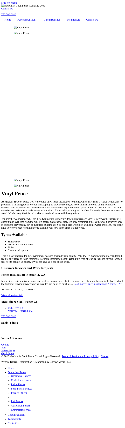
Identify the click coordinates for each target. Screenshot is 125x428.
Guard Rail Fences (20, 405)
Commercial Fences (21, 409)
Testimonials (73, 19)
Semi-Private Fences (21, 388)
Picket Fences (18, 384)
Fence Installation (26, 19)
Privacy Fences (19, 392)
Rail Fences (17, 401)
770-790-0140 (8, 316)
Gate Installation (52, 19)
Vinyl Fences (18, 397)
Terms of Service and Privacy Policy (80, 356)
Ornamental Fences (21, 376)
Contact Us (92, 19)
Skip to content (9, 2)
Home (8, 19)
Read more (98, 284)
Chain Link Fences (21, 380)
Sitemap (105, 356)
